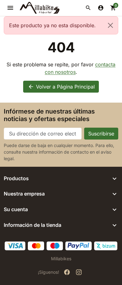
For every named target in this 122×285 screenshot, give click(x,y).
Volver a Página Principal (61, 87)
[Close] (110, 25)
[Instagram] (79, 272)
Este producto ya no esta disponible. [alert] (52, 25)
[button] (88, 8)
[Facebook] (67, 272)
